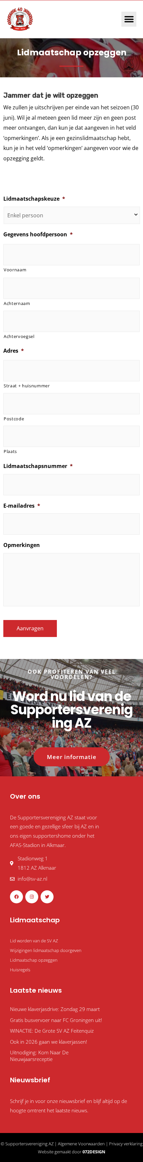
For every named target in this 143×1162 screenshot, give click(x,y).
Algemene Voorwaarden (81, 1144)
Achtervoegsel (19, 336)
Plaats (10, 451)
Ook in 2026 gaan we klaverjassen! (48, 1041)
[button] (128, 19)
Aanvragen (30, 628)
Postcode (14, 419)
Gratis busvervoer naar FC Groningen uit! (56, 1020)
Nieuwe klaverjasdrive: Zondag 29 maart (55, 1009)
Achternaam (17, 303)
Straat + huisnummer (27, 386)
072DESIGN (93, 1152)
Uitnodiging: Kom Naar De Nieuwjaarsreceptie (39, 1055)
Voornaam (15, 270)
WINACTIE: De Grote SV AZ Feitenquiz (52, 1030)
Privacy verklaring (126, 1144)
